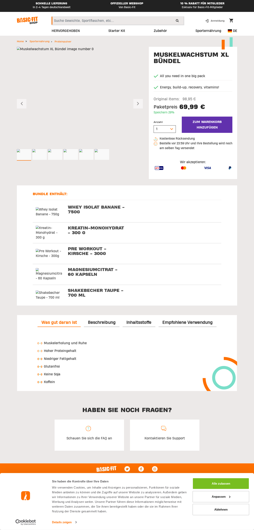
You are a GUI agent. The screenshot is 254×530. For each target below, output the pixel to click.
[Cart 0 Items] (233, 21)
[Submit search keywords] (177, 20)
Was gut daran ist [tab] (59, 322)
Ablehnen (221, 509)
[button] (215, 20)
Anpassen (219, 496)
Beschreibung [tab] (101, 322)
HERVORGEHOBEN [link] (66, 31)
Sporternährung (39, 41)
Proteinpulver (63, 41)
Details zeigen (62, 522)
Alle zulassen (221, 483)
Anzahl (158, 122)
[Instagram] (155, 469)
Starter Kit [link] (116, 31)
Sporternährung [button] (208, 31)
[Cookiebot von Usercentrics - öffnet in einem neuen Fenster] (25, 522)
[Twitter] (127, 469)
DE (234, 31)
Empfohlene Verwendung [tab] (187, 322)
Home (20, 41)
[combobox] (118, 21)
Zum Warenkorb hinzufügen (207, 124)
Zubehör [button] (160, 31)
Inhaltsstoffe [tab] (138, 322)
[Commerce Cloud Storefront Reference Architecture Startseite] (27, 20)
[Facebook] (141, 469)
